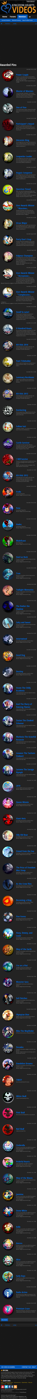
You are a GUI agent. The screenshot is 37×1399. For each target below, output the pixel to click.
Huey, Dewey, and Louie (24, 934)
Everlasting (21, 409)
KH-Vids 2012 (22, 475)
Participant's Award (25, 123)
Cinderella (20, 1145)
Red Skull (20, 1128)
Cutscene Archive (9, 1382)
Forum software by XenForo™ (8, 1389)
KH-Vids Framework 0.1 (6, 1391)
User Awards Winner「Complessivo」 (25, 293)
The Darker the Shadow (23, 607)
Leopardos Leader (24, 156)
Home (4, 16)
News (2, 1382)
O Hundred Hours (24, 328)
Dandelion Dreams (24, 1063)
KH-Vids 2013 (22, 393)
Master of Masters (24, 91)
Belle (18, 1226)
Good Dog (20, 655)
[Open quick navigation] (36, 23)
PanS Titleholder (23, 360)
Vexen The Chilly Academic (23, 689)
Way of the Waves (24, 1177)
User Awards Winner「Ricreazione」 (25, 274)
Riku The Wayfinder (25, 1030)
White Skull (21, 1096)
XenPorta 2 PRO (4, 1396)
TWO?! (19, 1079)
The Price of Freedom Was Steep (25, 869)
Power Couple (22, 74)
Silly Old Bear (22, 834)
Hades (19, 524)
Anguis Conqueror (24, 172)
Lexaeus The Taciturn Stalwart (25, 754)
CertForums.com (23, 1398)
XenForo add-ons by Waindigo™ (8, 1395)
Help (34, 1367)
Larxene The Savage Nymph (25, 771)
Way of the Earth (23, 949)
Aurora (19, 1243)
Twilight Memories (24, 589)
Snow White (21, 1210)
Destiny (19, 671)
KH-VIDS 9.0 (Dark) (8, 1367)
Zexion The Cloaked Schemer (24, 722)
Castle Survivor (23, 442)
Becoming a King (23, 900)
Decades (20, 1047)
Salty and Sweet (23, 622)
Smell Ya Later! (22, 311)
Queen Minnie (22, 802)
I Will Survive (22, 459)
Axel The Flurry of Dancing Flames (24, 705)
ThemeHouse (23, 1392)
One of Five (21, 107)
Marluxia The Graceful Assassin (26, 738)
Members (22, 16)
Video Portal (24, 1382)
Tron (18, 573)
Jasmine (19, 1194)
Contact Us (26, 1367)
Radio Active (21, 1292)
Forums (13, 16)
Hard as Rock (22, 556)
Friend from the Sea (25, 851)
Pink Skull (20, 1112)
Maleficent (21, 540)
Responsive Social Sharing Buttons (9, 1398)
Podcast (30, 1382)
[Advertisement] (18, 44)
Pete (18, 508)
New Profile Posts (27, 20)
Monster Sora (22, 981)
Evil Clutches (21, 998)
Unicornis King (22, 140)
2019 (18, 785)
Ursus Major (21, 222)
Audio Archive (17, 1382)
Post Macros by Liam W (20, 1389)
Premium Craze (23, 1308)
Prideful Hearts (23, 1161)
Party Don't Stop (23, 239)
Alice (18, 1259)
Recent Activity (16, 20)
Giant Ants (21, 818)
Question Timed (23, 189)
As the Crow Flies (24, 883)
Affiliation (9, 1384)
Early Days (20, 1275)
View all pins (4, 1319)
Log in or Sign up (30, 1)
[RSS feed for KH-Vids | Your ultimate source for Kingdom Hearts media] (15, 1386)
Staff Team (3, 1384)
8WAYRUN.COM (22, 1396)
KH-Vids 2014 (22, 344)
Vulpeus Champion (24, 255)
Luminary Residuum (25, 377)
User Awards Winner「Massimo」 (25, 207)
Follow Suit (21, 426)
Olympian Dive (22, 1014)
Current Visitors (6, 20)
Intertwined (21, 638)
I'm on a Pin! (22, 965)
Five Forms (21, 916)
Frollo (18, 491)
